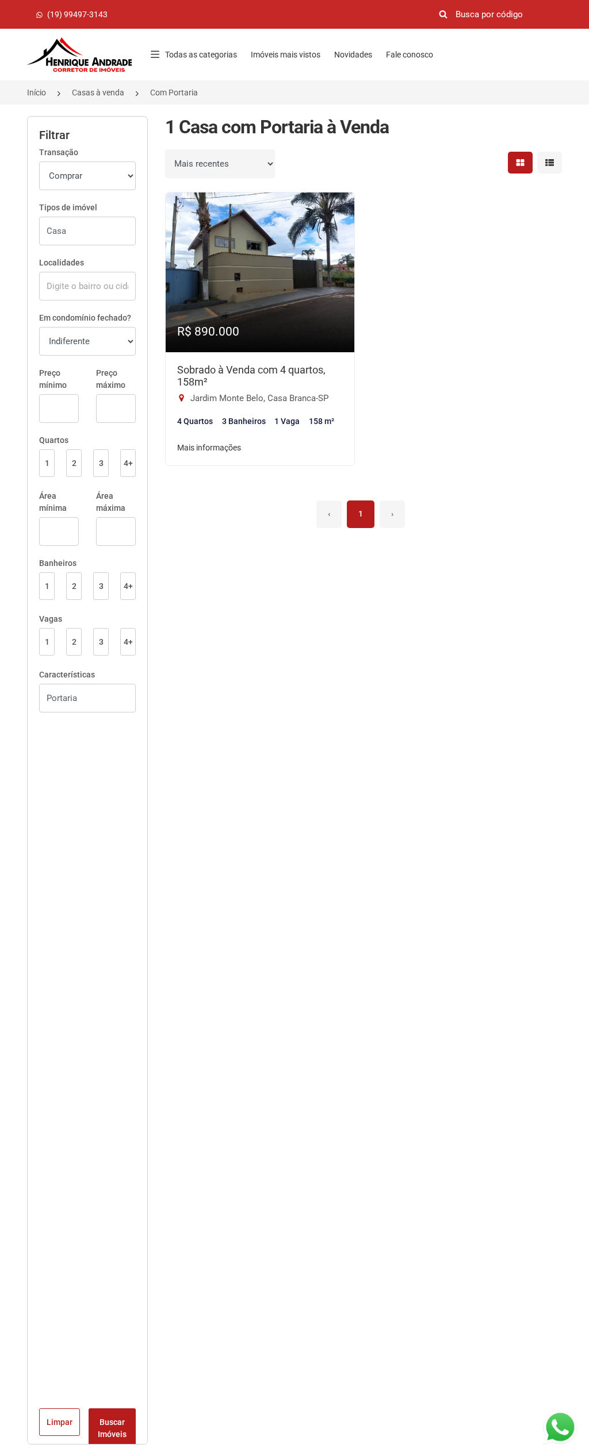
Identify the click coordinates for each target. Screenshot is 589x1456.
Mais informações (209, 447)
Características (67, 674)
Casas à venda (98, 92)
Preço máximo (110, 379)
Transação (58, 152)
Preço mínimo (53, 379)
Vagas (50, 618)
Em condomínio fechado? (85, 317)
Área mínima (53, 502)
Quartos (53, 440)
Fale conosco (409, 54)
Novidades (353, 54)
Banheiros (58, 563)
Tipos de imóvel (68, 207)
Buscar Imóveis (112, 1428)
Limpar (59, 1422)
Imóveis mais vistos (285, 54)
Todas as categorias (201, 54)
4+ (128, 463)
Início (36, 92)
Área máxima (110, 502)
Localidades (61, 262)
